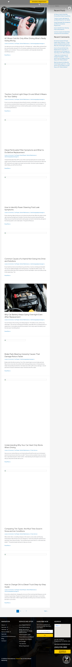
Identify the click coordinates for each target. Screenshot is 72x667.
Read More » (8, 55)
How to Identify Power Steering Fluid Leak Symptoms (22, 208)
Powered (18, 658)
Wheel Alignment (24, 646)
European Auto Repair (25, 639)
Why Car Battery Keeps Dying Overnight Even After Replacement (23, 315)
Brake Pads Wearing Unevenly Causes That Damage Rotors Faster (22, 355)
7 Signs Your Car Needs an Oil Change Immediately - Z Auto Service (61, 56)
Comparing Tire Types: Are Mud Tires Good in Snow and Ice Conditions (23, 530)
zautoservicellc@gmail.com (62, 644)
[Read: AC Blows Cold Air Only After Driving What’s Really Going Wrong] (26, 21)
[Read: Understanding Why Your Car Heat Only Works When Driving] (26, 410)
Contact (3, 641)
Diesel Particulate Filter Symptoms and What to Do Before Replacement (24, 151)
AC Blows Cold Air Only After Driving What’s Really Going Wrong (25, 39)
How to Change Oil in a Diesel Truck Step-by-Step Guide (25, 585)
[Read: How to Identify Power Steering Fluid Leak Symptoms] (26, 190)
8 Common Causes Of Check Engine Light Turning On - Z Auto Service (62, 42)
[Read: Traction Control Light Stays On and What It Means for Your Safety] (26, 77)
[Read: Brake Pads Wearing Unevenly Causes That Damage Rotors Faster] (15, 345)
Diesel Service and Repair (26, 637)
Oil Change (22, 641)
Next (46, 611)
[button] (66, 9)
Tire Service (22, 643)
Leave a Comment (9, 43)
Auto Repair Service (25, 625)
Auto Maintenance (24, 627)
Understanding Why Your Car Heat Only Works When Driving (24, 446)
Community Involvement (8, 636)
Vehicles (3, 629)
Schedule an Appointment (39, 1)
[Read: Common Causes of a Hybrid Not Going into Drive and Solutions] (26, 244)
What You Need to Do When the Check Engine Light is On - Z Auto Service (62, 64)
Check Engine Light (24, 634)
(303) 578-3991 (60, 647)
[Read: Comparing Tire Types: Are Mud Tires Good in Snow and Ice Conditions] (26, 498)
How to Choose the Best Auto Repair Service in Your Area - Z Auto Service (61, 49)
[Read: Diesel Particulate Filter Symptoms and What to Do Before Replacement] (26, 133)
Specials (3, 634)
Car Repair (16, 43)
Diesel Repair (23, 155)
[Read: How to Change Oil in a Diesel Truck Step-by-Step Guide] (26, 567)
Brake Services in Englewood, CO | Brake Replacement (25, 631)
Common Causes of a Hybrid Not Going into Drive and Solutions (25, 260)
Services (3, 627)
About (3, 625)
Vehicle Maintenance (24, 43)
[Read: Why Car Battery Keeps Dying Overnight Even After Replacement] (26, 297)
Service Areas (5, 632)
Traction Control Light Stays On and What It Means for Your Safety (26, 95)
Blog (2, 638)
